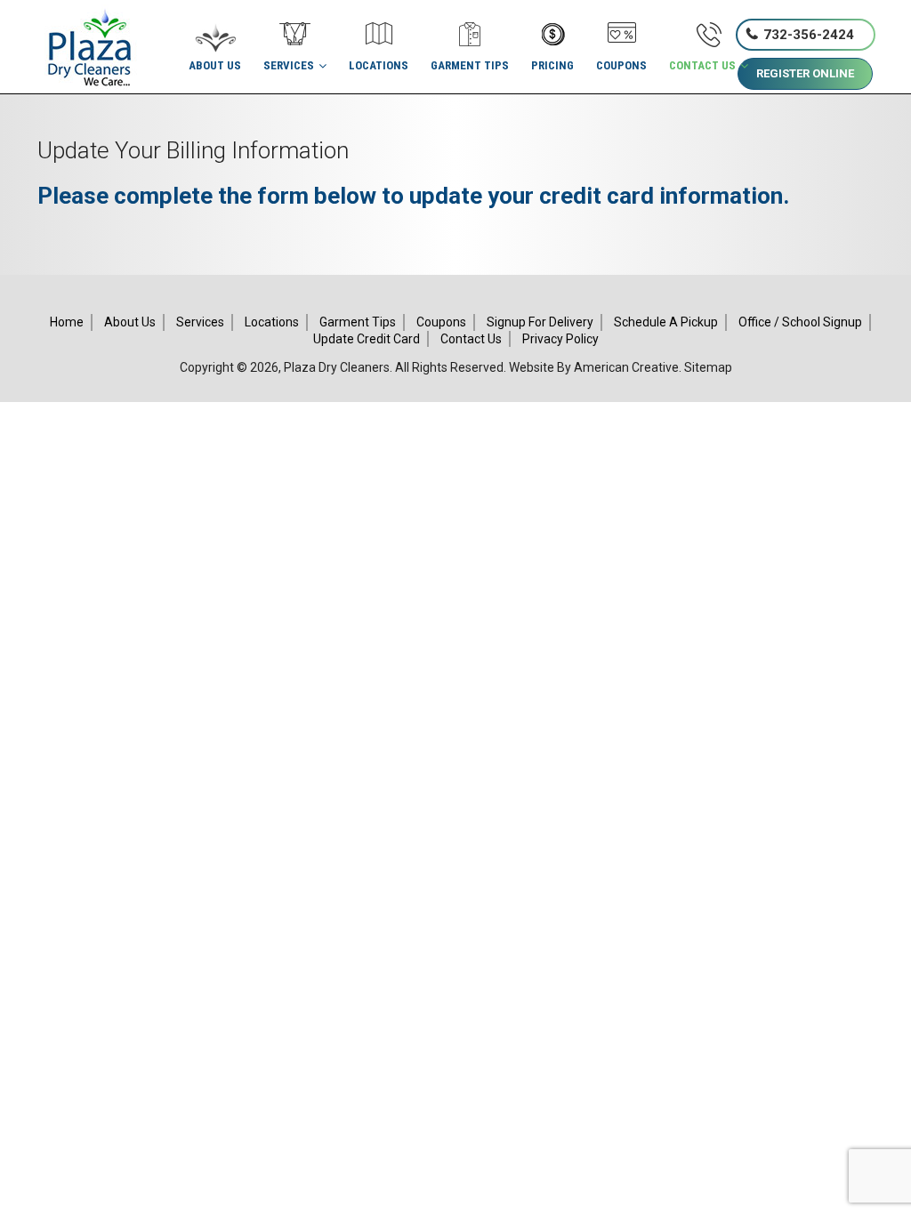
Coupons (441, 322)
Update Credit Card (366, 339)
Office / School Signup (800, 322)
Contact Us (471, 339)
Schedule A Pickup (666, 322)
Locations (272, 322)
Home (67, 322)
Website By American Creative (594, 367)
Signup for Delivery (540, 322)
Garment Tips (357, 322)
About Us (130, 322)
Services (200, 322)
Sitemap (708, 367)
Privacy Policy (560, 339)
